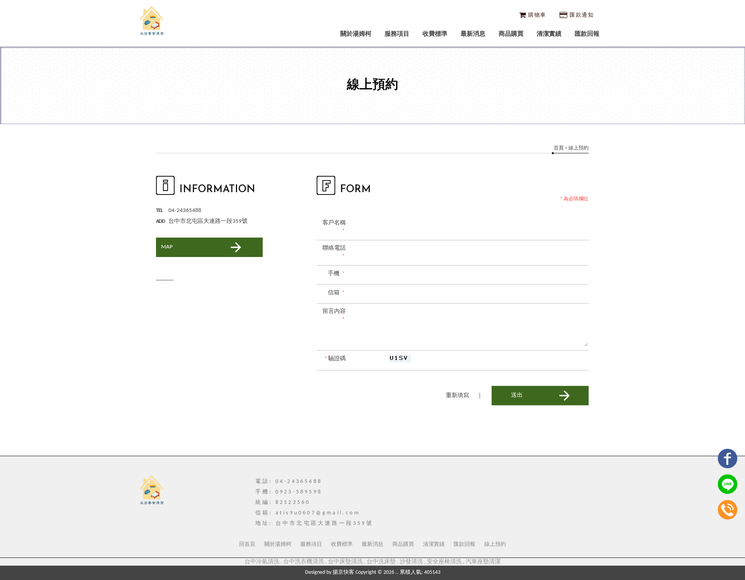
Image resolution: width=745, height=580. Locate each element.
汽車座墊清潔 (483, 562)
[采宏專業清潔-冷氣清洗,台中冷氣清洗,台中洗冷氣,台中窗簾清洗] (152, 22)
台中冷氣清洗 (261, 562)
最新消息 (473, 34)
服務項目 (397, 34)
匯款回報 (587, 34)
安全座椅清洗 (444, 562)
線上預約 (495, 544)
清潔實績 (549, 34)
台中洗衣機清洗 (303, 562)
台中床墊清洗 (345, 562)
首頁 (559, 148)
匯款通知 (582, 15)
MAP (167, 247)
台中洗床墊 (381, 562)
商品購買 (511, 34)
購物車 (537, 15)
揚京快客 (343, 572)
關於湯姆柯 (355, 34)
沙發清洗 (411, 562)
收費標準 (435, 34)
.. (396, 572)
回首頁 (247, 544)
